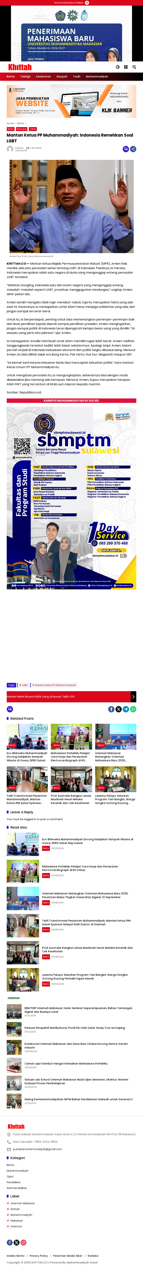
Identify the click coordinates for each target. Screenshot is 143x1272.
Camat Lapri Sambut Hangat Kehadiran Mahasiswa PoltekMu (66, 1063)
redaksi (19, 148)
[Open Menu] (126, 67)
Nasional (21, 128)
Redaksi (93, 1256)
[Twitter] (118, 709)
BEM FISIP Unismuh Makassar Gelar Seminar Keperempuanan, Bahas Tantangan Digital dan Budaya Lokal (78, 1010)
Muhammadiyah (17, 1171)
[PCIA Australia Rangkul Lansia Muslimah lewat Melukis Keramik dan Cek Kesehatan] (71, 779)
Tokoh (33, 128)
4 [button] (30, 670)
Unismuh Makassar (23, 1203)
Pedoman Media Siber (67, 1256)
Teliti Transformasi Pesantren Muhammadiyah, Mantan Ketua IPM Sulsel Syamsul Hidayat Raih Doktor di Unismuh (27, 799)
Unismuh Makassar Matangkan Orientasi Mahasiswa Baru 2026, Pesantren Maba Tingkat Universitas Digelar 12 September (111, 756)
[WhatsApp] (133, 709)
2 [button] (20, 670)
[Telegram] (126, 709)
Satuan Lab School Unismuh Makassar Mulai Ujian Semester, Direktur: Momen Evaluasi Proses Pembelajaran (76, 1081)
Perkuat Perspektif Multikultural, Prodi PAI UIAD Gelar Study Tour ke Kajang (75, 1028)
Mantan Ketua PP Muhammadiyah (55, 685)
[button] (117, 67)
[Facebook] (111, 709)
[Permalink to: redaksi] (11, 149)
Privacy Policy (39, 1256)
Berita (11, 128)
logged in (30, 819)
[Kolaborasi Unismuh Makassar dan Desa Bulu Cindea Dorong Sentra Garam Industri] (14, 1047)
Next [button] (129, 671)
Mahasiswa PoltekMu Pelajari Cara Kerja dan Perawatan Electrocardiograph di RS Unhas (70, 756)
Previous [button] (120, 671)
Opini (10, 1176)
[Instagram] (23, 1243)
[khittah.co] (39, 67)
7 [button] (45, 670)
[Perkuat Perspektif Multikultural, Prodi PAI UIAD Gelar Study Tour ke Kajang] (14, 1029)
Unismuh (16, 1226)
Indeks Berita (15, 1256)
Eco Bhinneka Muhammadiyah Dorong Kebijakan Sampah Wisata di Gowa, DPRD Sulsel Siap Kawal (27, 756)
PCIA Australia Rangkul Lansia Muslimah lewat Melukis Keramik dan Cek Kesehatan (71, 799)
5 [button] (35, 670)
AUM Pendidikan (17, 1188)
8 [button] (50, 670)
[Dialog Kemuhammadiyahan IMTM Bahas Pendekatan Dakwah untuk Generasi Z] (14, 1101)
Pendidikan (14, 1182)
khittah (15, 1209)
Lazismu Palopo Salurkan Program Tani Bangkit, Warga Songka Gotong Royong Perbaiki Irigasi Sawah (115, 799)
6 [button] (40, 670)
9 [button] (55, 670)
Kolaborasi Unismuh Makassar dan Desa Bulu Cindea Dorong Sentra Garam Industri (76, 1045)
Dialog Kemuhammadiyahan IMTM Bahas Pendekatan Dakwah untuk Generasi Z (79, 1099)
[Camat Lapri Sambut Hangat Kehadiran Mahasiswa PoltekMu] (14, 1065)
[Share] (133, 149)
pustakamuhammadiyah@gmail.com (37, 1149)
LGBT (25, 685)
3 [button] (25, 670)
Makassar (17, 1220)
